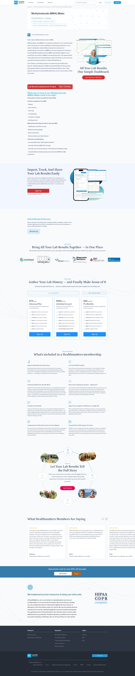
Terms (47, 665)
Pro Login (108, 2)
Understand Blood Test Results (62, 640)
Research (50, 2)
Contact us (100, 655)
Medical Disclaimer (38, 665)
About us (84, 634)
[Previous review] (103, 519)
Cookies (89, 665)
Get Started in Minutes (93, 77)
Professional (40, 2)
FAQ (83, 637)
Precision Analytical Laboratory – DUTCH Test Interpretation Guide (49, 25)
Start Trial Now (65, 87)
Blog (83, 640)
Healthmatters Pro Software (34, 637)
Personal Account (31, 634)
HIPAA (82, 665)
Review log (34, 231)
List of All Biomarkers (60, 637)
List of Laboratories (60, 643)
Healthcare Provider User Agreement (61, 665)
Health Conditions (59, 646)
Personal (31, 2)
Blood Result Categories (61, 634)
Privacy (75, 665)
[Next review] (106, 519)
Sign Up (117, 2)
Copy (76, 574)
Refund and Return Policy (100, 665)
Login (100, 2)
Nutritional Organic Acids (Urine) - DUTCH (43, 21)
